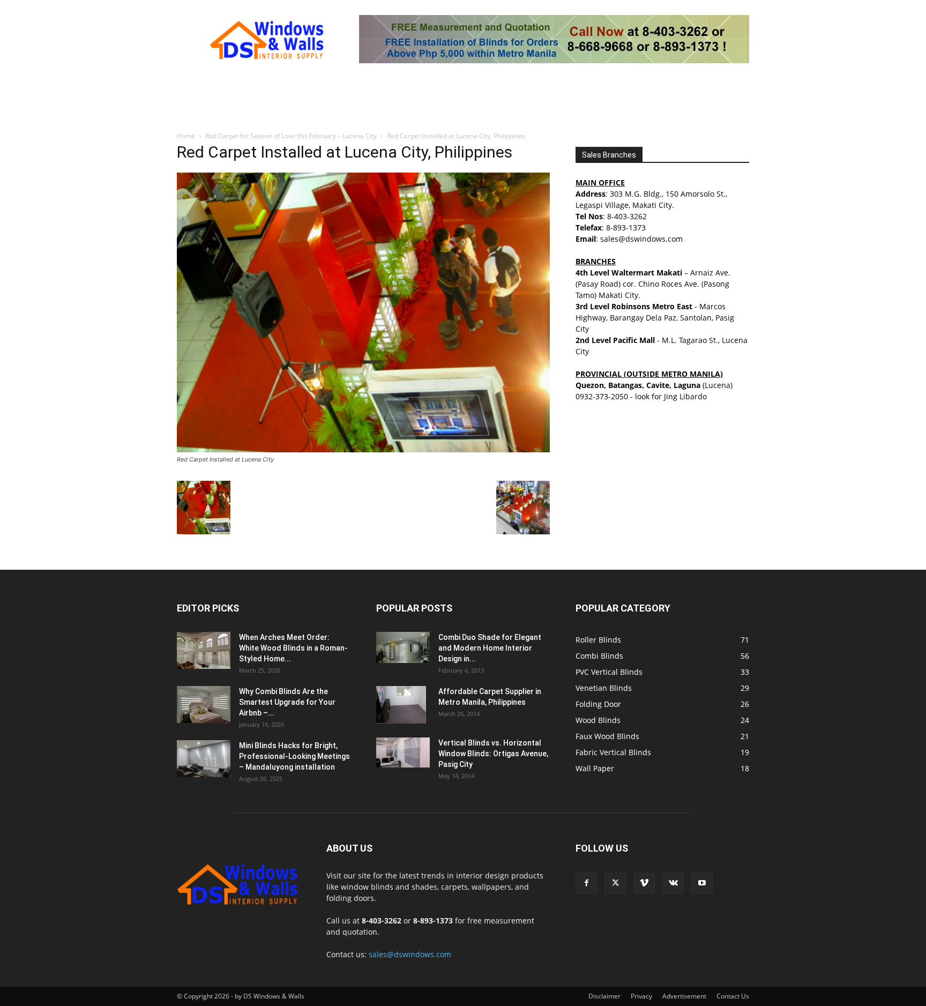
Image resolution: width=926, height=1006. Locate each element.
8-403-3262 (627, 216)
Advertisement (684, 996)
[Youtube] (702, 883)
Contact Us (732, 996)
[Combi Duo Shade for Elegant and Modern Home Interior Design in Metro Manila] (403, 648)
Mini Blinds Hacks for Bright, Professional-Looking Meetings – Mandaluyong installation (294, 756)
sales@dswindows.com (410, 954)
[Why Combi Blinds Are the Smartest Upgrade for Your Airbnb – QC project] (203, 704)
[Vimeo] (644, 883)
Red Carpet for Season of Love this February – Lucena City (291, 135)
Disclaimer (604, 996)
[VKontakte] (673, 883)
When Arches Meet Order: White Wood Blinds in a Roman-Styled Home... (293, 648)
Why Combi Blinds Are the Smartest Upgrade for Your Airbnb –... (287, 702)
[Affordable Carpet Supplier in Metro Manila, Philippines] (401, 705)
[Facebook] (586, 883)
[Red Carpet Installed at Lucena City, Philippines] (363, 449)
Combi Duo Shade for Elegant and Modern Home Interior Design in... (489, 648)
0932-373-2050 (602, 396)
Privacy (641, 996)
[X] (615, 883)
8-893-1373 (626, 227)
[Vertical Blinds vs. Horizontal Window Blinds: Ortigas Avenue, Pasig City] (403, 752)
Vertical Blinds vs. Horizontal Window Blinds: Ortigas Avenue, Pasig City (493, 754)
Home (186, 135)
